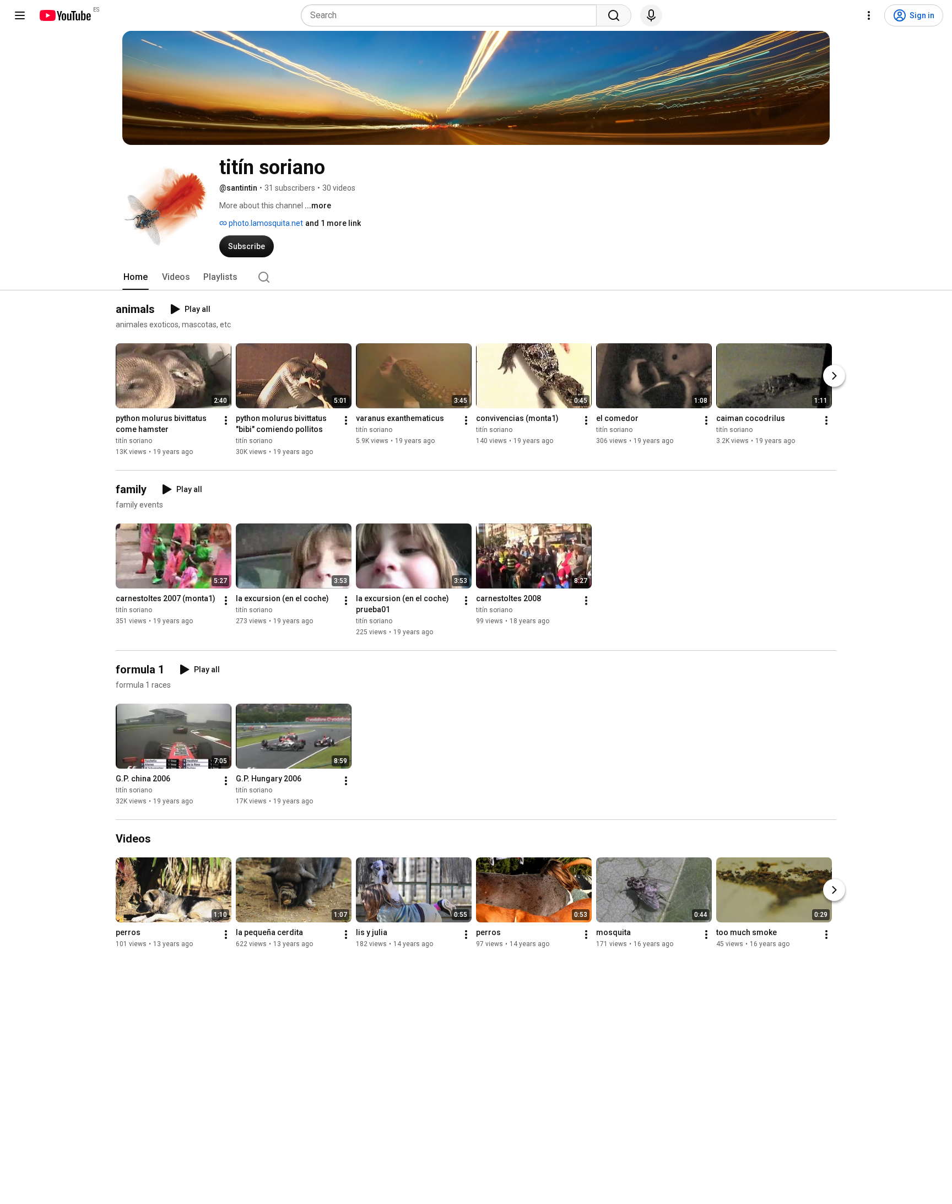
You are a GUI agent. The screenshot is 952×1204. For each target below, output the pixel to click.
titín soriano (134, 441)
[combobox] (452, 15)
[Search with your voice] (651, 15)
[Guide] (19, 15)
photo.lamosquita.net (265, 223)
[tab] (135, 277)
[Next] (834, 376)
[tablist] (476, 277)
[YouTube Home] (65, 15)
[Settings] (868, 15)
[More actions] (226, 420)
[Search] (613, 15)
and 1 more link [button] (333, 223)
